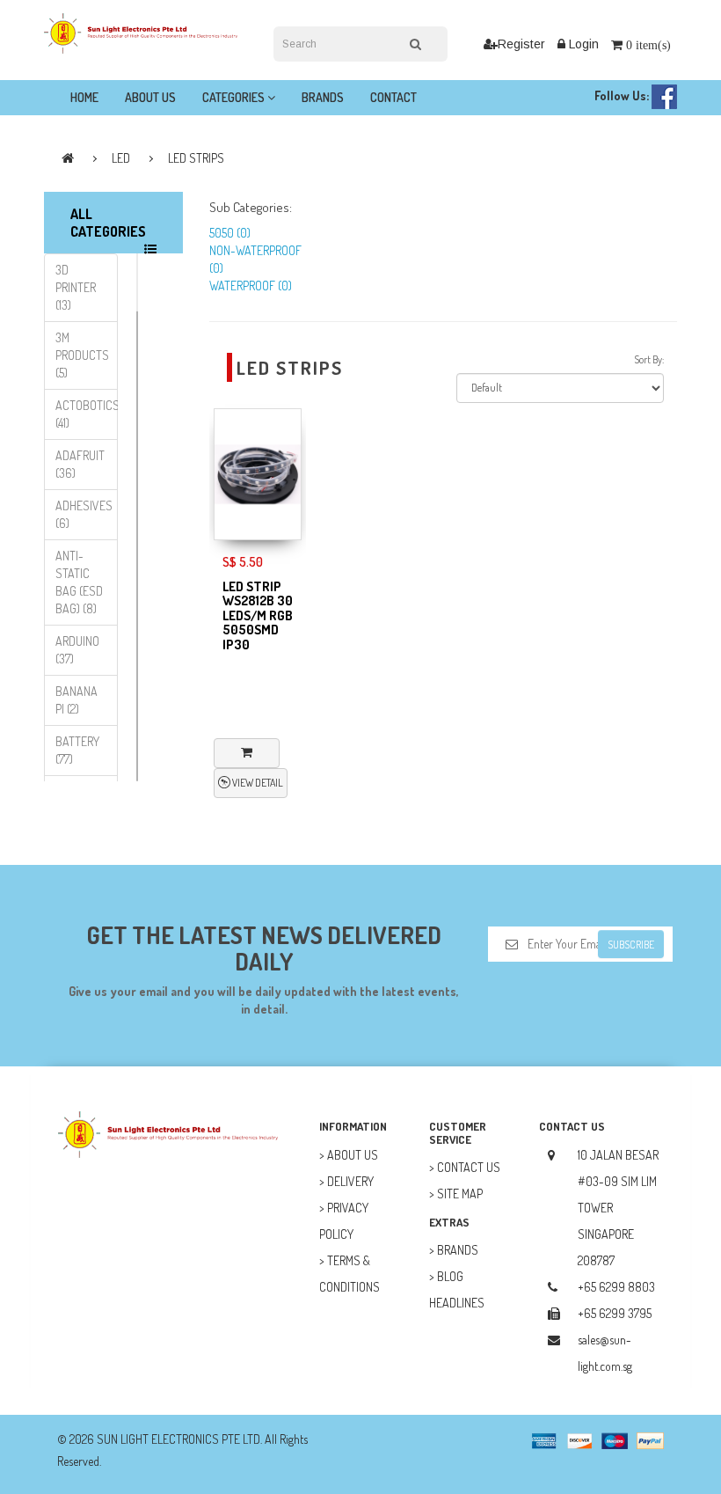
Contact (393, 97)
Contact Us (468, 1167)
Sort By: (649, 359)
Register (521, 44)
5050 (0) (230, 232)
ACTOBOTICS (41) (86, 414)
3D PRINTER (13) (75, 287)
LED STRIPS (196, 157)
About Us (150, 97)
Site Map (460, 1193)
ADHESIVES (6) (84, 514)
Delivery (350, 1181)
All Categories (108, 222)
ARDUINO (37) (77, 649)
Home (84, 97)
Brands (323, 97)
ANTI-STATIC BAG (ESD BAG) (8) (79, 582)
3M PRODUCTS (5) (82, 355)
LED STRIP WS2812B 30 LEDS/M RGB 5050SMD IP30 (257, 615)
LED (121, 157)
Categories (234, 97)
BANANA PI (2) (76, 700)
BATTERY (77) (77, 750)
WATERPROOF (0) (250, 285)
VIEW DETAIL (256, 782)
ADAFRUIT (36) (80, 464)
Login (582, 44)
